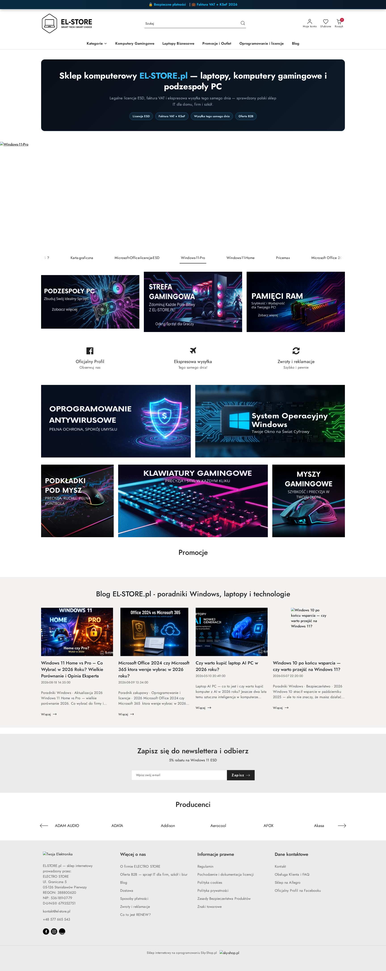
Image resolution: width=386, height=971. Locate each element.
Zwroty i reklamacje (135, 906)
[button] (97, 44)
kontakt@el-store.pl (56, 911)
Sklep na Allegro (288, 882)
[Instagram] (54, 931)
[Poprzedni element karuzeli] (44, 825)
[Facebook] (46, 931)
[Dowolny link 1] (62, 931)
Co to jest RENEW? (135, 914)
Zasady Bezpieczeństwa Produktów (224, 898)
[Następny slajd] (376, 197)
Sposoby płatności (134, 898)
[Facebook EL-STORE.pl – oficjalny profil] (90, 358)
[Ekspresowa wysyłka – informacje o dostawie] (193, 358)
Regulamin (205, 866)
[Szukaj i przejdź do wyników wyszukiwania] (243, 23)
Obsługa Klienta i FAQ (292, 874)
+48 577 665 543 (56, 919)
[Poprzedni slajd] (9, 197)
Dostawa (126, 890)
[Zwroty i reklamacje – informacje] (296, 358)
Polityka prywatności (213, 890)
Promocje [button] (193, 552)
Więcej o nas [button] (133, 854)
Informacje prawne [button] (215, 854)
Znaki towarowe (209, 906)
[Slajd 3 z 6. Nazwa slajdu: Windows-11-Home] (193, 197)
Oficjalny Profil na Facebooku (298, 890)
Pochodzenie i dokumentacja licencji (225, 874)
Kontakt (280, 866)
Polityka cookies (209, 882)
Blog (123, 882)
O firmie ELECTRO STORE (140, 866)
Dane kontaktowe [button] (291, 854)
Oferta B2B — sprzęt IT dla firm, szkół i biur (153, 874)
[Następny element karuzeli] (342, 825)
